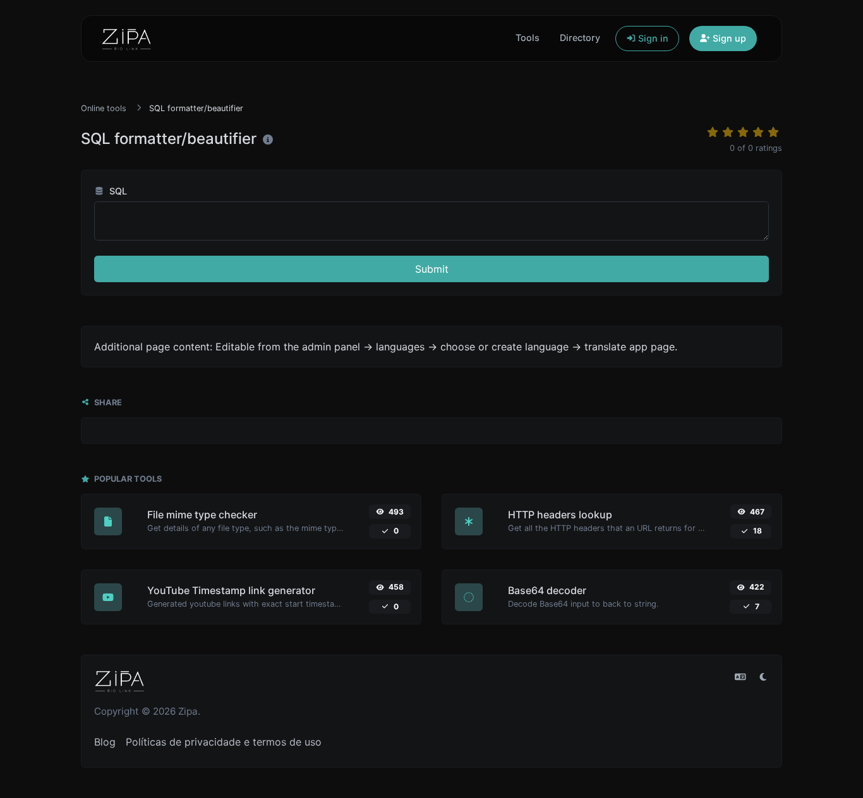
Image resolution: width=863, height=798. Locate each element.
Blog (105, 741)
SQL (117, 191)
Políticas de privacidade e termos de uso (224, 741)
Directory (580, 37)
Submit (432, 269)
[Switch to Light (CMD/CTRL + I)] (763, 677)
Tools (528, 37)
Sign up (728, 38)
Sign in (652, 38)
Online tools (103, 108)
